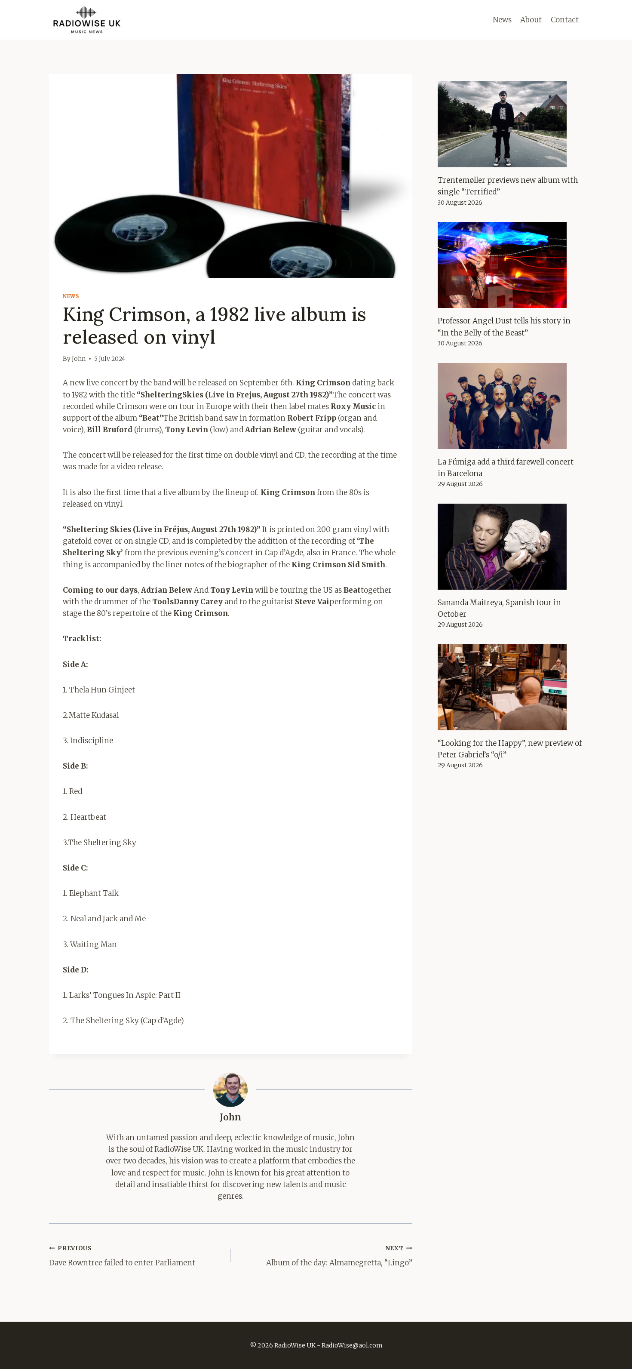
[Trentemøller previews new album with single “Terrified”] (510, 124)
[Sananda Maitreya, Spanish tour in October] (510, 547)
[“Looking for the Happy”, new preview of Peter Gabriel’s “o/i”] (510, 687)
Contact (565, 20)
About (531, 20)
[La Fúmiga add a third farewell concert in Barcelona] (510, 406)
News (502, 20)
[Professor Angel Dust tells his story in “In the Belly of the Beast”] (510, 265)
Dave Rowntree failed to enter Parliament (122, 1256)
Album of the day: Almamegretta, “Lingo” (339, 1256)
